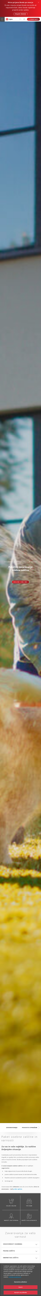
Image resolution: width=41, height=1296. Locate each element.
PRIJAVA (24, 19)
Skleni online (20, 582)
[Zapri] (38, 1266)
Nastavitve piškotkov (20, 1282)
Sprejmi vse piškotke (20, 1292)
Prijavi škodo (20, 14)
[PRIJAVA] (24, 19)
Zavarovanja (11, 1127)
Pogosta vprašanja (30, 1127)
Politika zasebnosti (15, 1277)
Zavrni (20, 1287)
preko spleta (17, 1189)
